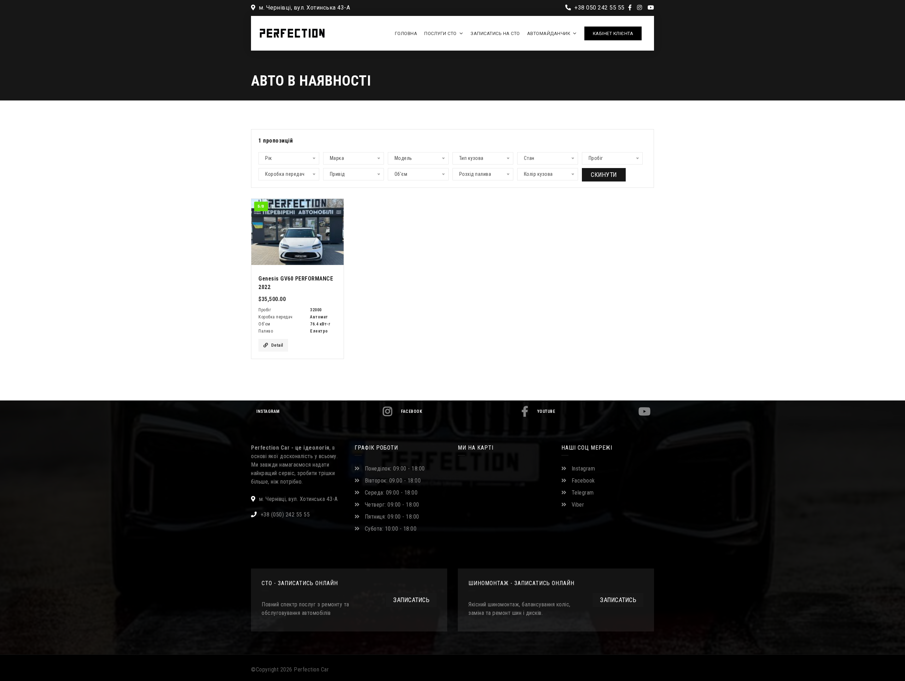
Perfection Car (311, 669)
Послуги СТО (440, 33)
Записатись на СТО (495, 33)
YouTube (546, 411)
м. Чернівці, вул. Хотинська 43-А (303, 7)
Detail (277, 345)
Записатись (411, 600)
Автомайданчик (549, 33)
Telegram (583, 492)
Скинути (604, 174)
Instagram (268, 411)
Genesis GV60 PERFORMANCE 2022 (295, 282)
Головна (406, 33)
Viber (578, 504)
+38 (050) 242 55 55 (285, 514)
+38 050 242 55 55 (599, 7)
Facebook (411, 411)
